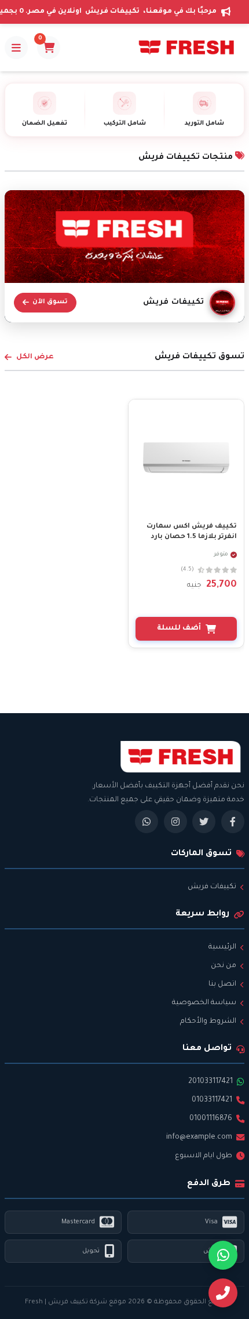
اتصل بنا (222, 984)
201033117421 (210, 1082)
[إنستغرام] (175, 821)
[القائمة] (16, 47)
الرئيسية (222, 947)
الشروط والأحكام (208, 1022)
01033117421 (212, 1100)
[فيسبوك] (232, 821)
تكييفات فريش (212, 887)
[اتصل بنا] (222, 1292)
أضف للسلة (179, 628)
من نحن (223, 966)
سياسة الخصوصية (204, 1003)
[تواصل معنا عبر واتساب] (222, 1255)
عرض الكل (35, 357)
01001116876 (210, 1119)
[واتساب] (146, 821)
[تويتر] (203, 821)
